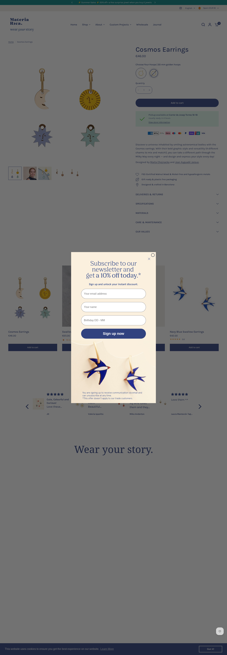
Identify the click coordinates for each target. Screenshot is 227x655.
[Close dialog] (153, 255)
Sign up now (113, 333)
